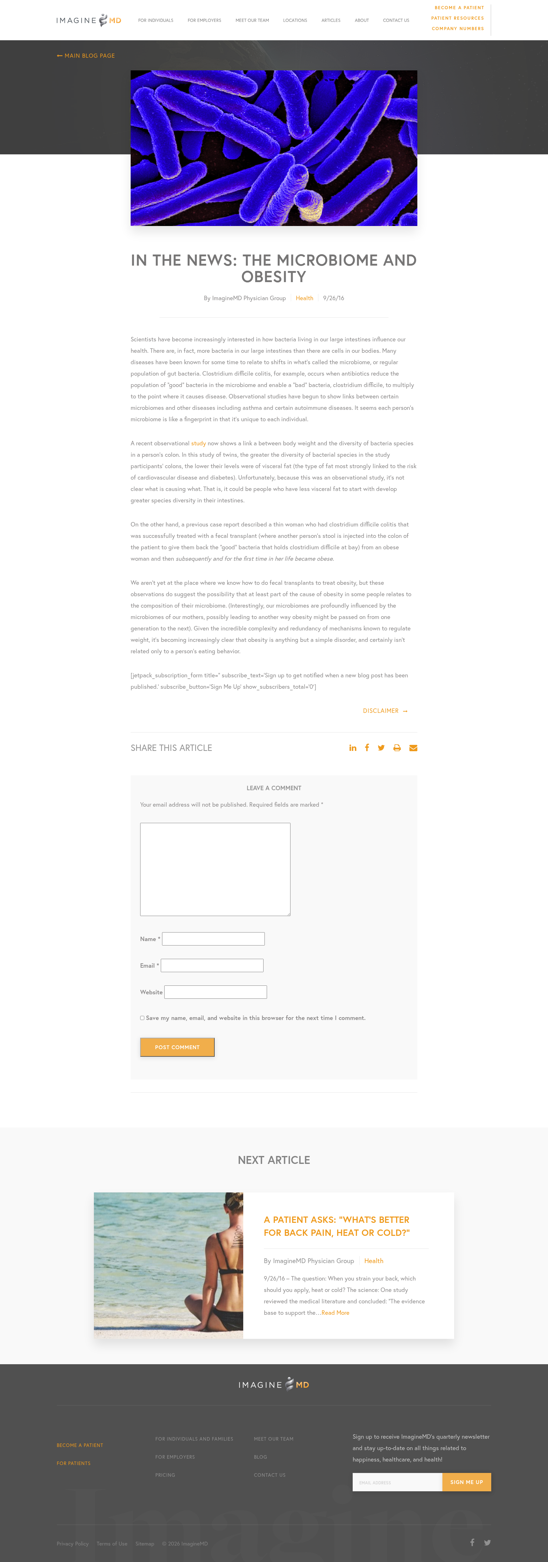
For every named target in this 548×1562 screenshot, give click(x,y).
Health (304, 298)
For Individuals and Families (194, 1439)
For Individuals (155, 20)
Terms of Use (112, 1543)
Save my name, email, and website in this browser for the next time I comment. (256, 1018)
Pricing (165, 1475)
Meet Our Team (252, 20)
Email (149, 965)
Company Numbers (458, 28)
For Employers (204, 20)
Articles (331, 20)
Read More (335, 1312)
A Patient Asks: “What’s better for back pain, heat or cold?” (337, 1225)
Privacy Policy (73, 1543)
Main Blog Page (89, 55)
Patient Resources (457, 18)
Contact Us (396, 20)
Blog (260, 1457)
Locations (295, 20)
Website (151, 992)
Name (150, 939)
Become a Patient (459, 7)
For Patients (74, 1463)
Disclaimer (381, 710)
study (198, 443)
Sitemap (144, 1543)
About (362, 20)
